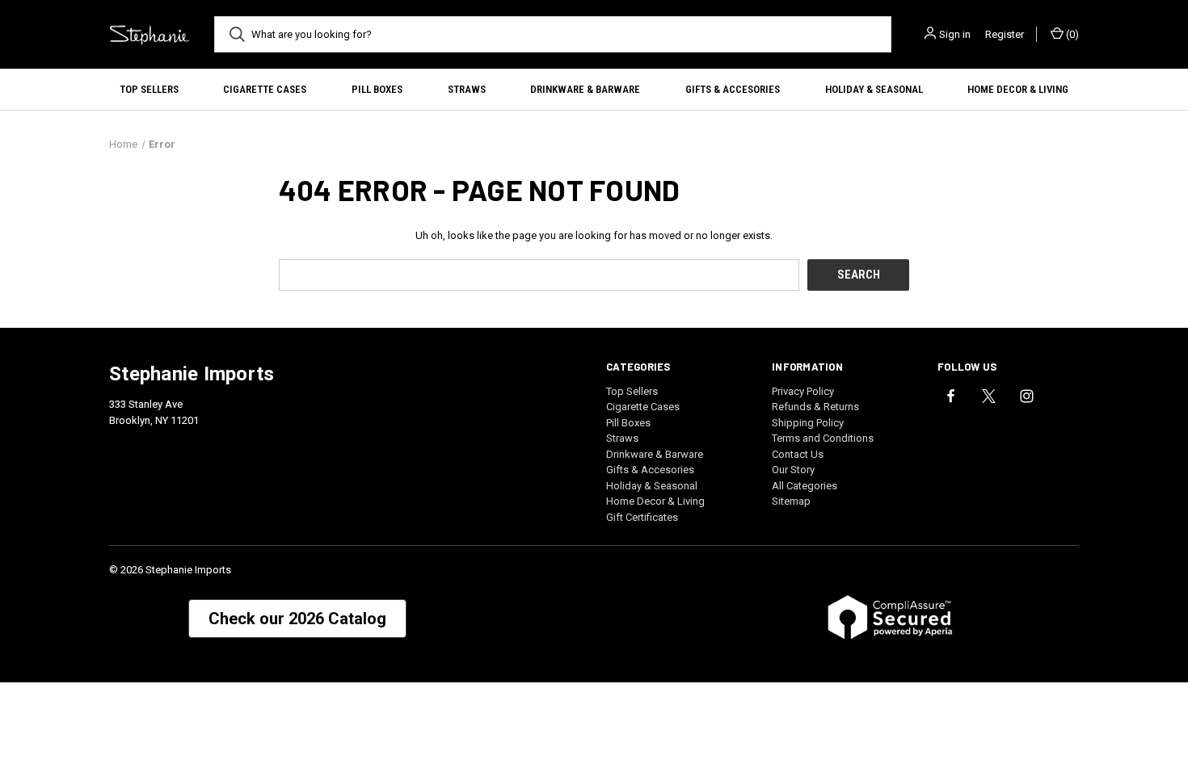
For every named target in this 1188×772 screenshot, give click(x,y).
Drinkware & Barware (585, 89)
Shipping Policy (808, 423)
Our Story (793, 470)
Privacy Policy (803, 391)
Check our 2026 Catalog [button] (297, 618)
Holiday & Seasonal (874, 89)
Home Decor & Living (1017, 89)
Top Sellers (149, 89)
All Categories (804, 486)
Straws (467, 89)
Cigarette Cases (264, 89)
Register (1004, 34)
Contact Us (798, 454)
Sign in (955, 34)
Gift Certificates (642, 517)
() (1071, 34)
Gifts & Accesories (732, 89)
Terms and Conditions (823, 438)
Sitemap (791, 501)
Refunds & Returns (815, 407)
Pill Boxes (377, 89)
